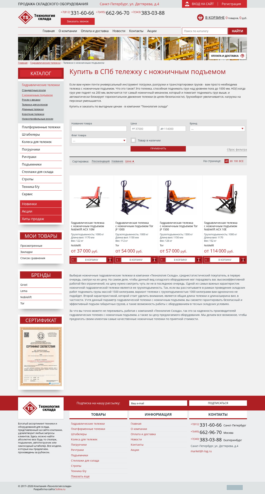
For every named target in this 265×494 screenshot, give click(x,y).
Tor (22, 303)
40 (226, 161)
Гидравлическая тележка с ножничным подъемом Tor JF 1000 (134, 226)
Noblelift (26, 297)
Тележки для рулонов (35, 104)
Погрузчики (31, 149)
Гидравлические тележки (45, 62)
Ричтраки (29, 157)
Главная (49, 31)
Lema (23, 291)
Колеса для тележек (37, 142)
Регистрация (231, 4)
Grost (23, 285)
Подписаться (218, 403)
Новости (119, 31)
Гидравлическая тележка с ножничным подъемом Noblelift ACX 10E (220, 226)
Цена (128, 161)
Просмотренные (31, 245)
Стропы (27, 179)
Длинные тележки (33, 109)
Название (117, 161)
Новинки (29, 203)
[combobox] (99, 140)
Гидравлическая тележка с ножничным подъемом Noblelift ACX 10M (87, 226)
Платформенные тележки (41, 127)
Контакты (136, 31)
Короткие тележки (33, 114)
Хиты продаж (33, 218)
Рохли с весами (31, 99)
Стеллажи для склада (37, 171)
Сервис (27, 194)
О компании (68, 31)
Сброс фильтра (237, 149)
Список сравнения (32, 258)
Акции (152, 31)
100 (236, 161)
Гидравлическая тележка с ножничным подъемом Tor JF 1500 (179, 226)
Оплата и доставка (95, 31)
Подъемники (32, 164)
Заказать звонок (78, 21)
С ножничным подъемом (37, 95)
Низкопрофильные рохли (37, 118)
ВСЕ (241, 161)
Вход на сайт (203, 4)
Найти (237, 31)
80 (231, 161)
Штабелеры (31, 134)
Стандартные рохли (34, 90)
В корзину (91, 259)
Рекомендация (101, 161)
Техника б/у (30, 186)
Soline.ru (60, 489)
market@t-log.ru (201, 451)
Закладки (26, 252)
